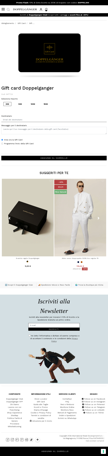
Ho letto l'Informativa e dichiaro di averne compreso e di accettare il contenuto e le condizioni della (55, 338)
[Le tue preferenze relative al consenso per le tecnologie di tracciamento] (103, 451)
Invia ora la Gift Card (13, 140)
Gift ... (32, 23)
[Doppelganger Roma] (25, 9)
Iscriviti (54, 329)
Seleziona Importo (9, 99)
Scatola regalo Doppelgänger (28, 258)
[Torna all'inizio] (37, 439)
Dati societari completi (95, 441)
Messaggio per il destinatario (14, 125)
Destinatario (6, 116)
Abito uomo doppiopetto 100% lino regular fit (80, 258)
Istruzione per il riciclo (42, 421)
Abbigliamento (7, 23)
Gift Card (22, 23)
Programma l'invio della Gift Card (18, 143)
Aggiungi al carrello (54, 158)
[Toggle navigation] (3, 9)
